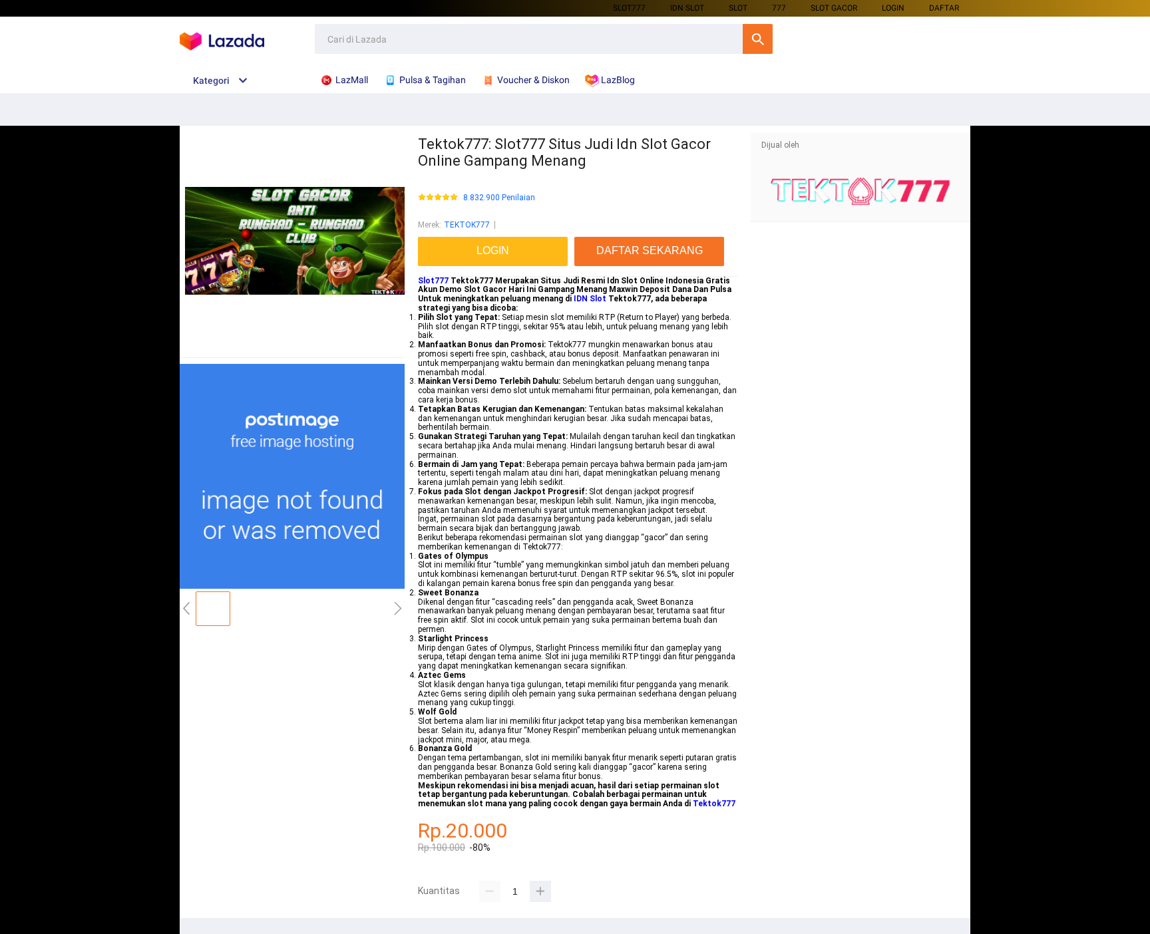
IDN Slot (590, 298)
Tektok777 (714, 803)
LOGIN (893, 8)
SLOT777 (629, 8)
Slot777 (433, 280)
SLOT (738, 8)
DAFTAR (944, 8)
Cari (758, 39)
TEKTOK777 (467, 225)
